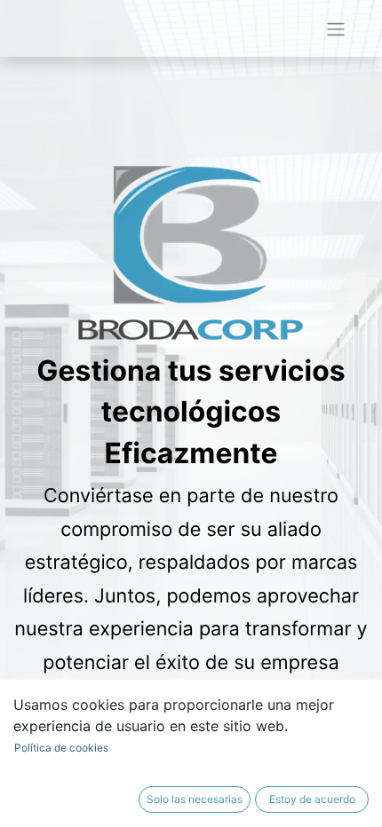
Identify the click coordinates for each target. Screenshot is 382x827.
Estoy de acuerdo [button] (312, 799)
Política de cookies (61, 747)
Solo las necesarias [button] (195, 799)
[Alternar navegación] (335, 28)
